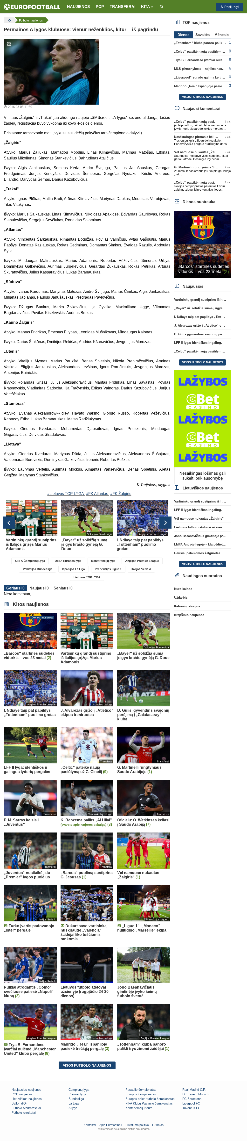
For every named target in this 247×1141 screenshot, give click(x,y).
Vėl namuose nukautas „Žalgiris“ (199, 152)
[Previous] (9, 523)
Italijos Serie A (141, 569)
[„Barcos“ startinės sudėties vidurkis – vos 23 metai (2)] (202, 244)
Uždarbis (180, 597)
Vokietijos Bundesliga (37, 569)
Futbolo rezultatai (24, 1112)
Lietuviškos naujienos (27, 1099)
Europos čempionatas (140, 1094)
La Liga (74, 1103)
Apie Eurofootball (110, 1125)
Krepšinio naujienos (189, 615)
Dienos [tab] (183, 35)
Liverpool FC (191, 1103)
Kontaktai (90, 1125)
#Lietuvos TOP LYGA (65, 494)
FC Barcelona (191, 1099)
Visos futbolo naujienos (87, 1065)
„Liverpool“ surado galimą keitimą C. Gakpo (207, 77)
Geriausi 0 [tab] (15, 588)
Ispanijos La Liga (73, 569)
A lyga (73, 1108)
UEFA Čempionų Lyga (30, 561)
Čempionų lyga (79, 1089)
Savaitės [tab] (202, 35)
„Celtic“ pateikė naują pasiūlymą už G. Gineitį (208, 51)
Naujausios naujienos (26, 1089)
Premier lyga (77, 1094)
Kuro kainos (183, 589)
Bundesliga (76, 1099)
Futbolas (158, 1125)
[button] (147, 7)
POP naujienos (22, 1094)
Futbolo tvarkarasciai (26, 1108)
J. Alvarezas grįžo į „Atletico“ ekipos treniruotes (210, 325)
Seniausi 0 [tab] (63, 588)
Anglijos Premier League (142, 561)
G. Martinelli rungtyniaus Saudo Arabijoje (205, 167)
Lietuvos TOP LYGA (87, 577)
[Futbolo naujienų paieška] (161, 7)
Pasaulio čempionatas (140, 1089)
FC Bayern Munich (195, 1094)
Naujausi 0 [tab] (39, 588)
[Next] (165, 523)
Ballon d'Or (19, 1103)
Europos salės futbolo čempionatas (150, 1099)
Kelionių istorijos (187, 606)
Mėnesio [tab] (221, 35)
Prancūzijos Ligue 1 (108, 569)
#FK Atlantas (97, 494)
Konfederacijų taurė (138, 1108)
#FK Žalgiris (120, 494)
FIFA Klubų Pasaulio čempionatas (149, 1103)
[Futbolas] (9, 20)
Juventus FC (191, 1108)
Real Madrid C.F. (194, 1089)
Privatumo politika (137, 1125)
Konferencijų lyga (103, 561)
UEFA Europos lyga (68, 561)
